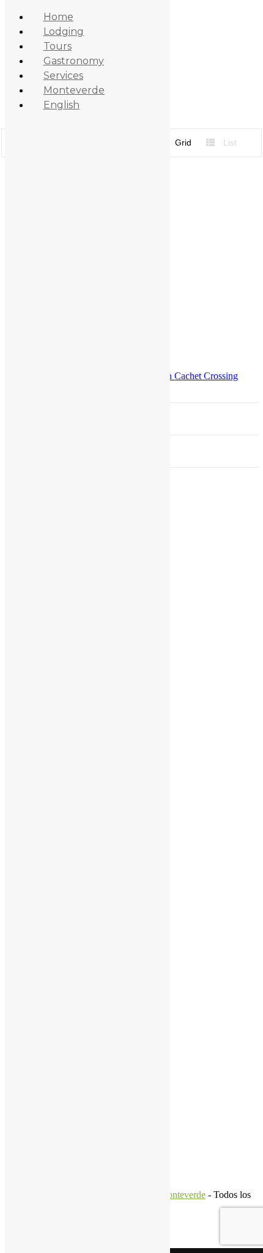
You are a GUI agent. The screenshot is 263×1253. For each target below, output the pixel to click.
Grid (181, 142)
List (229, 142)
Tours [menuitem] (57, 46)
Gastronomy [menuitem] (73, 61)
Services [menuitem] (63, 75)
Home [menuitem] (58, 17)
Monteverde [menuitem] (74, 90)
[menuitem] (61, 105)
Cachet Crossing (206, 376)
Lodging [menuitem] (63, 31)
